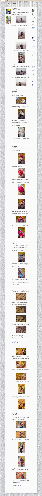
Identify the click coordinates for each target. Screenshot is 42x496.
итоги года (33, 63)
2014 (33, 53)
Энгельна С (20, 50)
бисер (33, 59)
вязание (17, 240)
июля (33, 47)
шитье (33, 87)
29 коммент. (18, 89)
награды (33, 69)
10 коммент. (18, 284)
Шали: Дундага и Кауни (16, 414)
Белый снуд (14, 92)
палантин (25, 417)
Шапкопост (14, 147)
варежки (15, 240)
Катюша (21, 282)
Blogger (24, 491)
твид (32, 81)
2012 (33, 55)
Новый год (33, 70)
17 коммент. (18, 484)
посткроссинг (33, 74)
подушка (33, 73)
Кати (15, 396)
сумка (33, 80)
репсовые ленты (33, 75)
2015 (33, 38)
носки (32, 71)
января (34, 52)
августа (34, 46)
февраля (34, 51)
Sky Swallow (33, 89)
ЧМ (32, 84)
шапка (18, 240)
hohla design (33, 88)
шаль (20, 485)
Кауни (18, 485)
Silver (14, 89)
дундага (17, 485)
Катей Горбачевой (17, 245)
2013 (33, 54)
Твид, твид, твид (15, 342)
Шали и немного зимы (16, 9)
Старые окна (22, 396)
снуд (32, 78)
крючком (33, 66)
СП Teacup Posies (33, 79)
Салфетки (14, 287)
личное (33, 67)
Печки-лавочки (14, 243)
